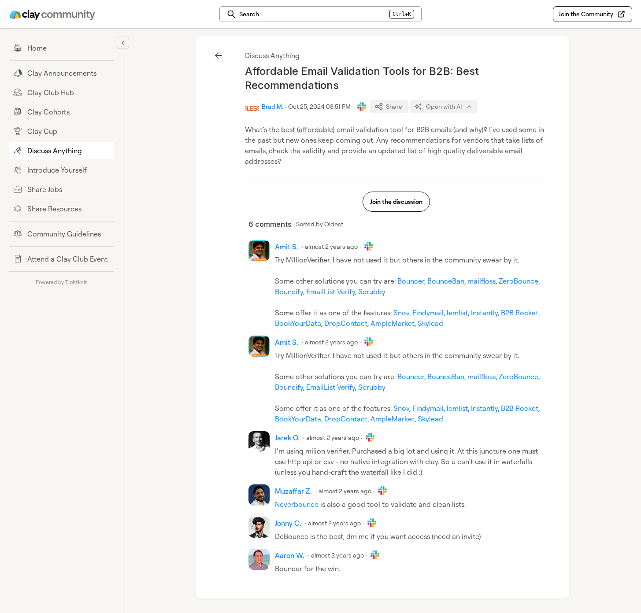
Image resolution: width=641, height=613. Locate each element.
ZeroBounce (518, 281)
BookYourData (298, 323)
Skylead (430, 323)
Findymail (428, 312)
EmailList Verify (330, 291)
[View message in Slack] (362, 106)
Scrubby (371, 291)
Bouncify (289, 291)
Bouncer (410, 281)
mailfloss (481, 281)
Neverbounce (297, 504)
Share (394, 106)
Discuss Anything (272, 55)
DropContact (345, 323)
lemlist (457, 312)
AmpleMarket (393, 323)
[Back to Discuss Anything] (218, 55)
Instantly (484, 312)
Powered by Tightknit (61, 282)
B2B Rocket (519, 312)
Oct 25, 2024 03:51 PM (319, 106)
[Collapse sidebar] (123, 43)
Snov (401, 312)
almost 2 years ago (331, 246)
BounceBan (445, 281)
